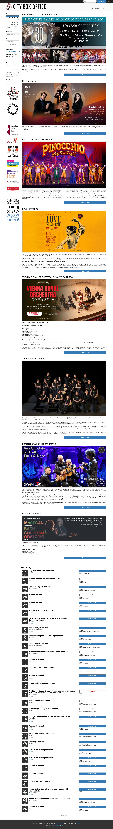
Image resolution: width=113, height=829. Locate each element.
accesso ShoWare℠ (59, 823)
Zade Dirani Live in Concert (40, 781)
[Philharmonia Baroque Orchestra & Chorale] (13, 174)
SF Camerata (29, 81)
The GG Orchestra (32, 621)
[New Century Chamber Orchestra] (13, 163)
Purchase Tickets (85, 75)
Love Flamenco (30, 208)
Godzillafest (31, 702)
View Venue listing (12, 44)
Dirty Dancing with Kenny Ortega (42, 683)
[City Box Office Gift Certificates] (13, 93)
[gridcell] (18, 19)
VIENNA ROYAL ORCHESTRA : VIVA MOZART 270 (47, 277)
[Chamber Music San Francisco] (13, 126)
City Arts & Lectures (33, 588)
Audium (30, 580)
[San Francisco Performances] (13, 188)
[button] (109, 1)
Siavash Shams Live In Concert (41, 610)
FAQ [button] (103, 8)
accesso (78, 823)
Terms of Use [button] (64, 825)
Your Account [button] (101, 1)
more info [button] (31, 572)
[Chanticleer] (13, 140)
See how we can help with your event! (12, 83)
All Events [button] (96, 8)
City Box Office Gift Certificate (41, 571)
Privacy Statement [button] (56, 825)
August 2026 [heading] (12, 16)
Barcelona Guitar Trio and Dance (39, 443)
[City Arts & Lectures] (13, 151)
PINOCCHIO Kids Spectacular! (37, 139)
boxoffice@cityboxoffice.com (13, 51)
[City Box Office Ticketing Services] (13, 207)
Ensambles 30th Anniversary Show (40, 14)
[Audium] (13, 109)
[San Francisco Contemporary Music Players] (13, 182)
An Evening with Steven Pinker (41, 667)
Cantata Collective (31, 513)
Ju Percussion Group (33, 358)
